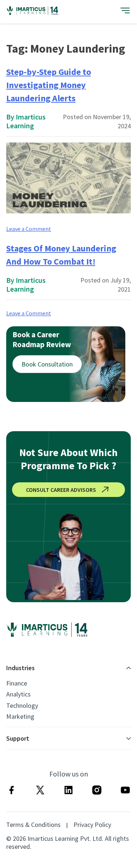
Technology (22, 706)
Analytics (18, 694)
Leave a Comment (28, 228)
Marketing (20, 717)
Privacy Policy (92, 825)
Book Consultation (47, 364)
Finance (16, 683)
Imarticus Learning (26, 121)
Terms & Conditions (33, 825)
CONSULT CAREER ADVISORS (61, 489)
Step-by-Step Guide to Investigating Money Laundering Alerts (48, 85)
